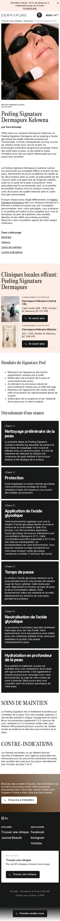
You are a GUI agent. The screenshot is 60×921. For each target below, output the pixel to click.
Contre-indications (12, 252)
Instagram (37, 837)
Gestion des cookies (26, 895)
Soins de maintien (11, 247)
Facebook (37, 832)
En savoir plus (30, 8)
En (6, 818)
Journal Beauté (11, 837)
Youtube (36, 843)
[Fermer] (58, 3)
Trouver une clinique (11, 21)
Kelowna (28, 21)
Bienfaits (6, 237)
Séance (5, 242)
